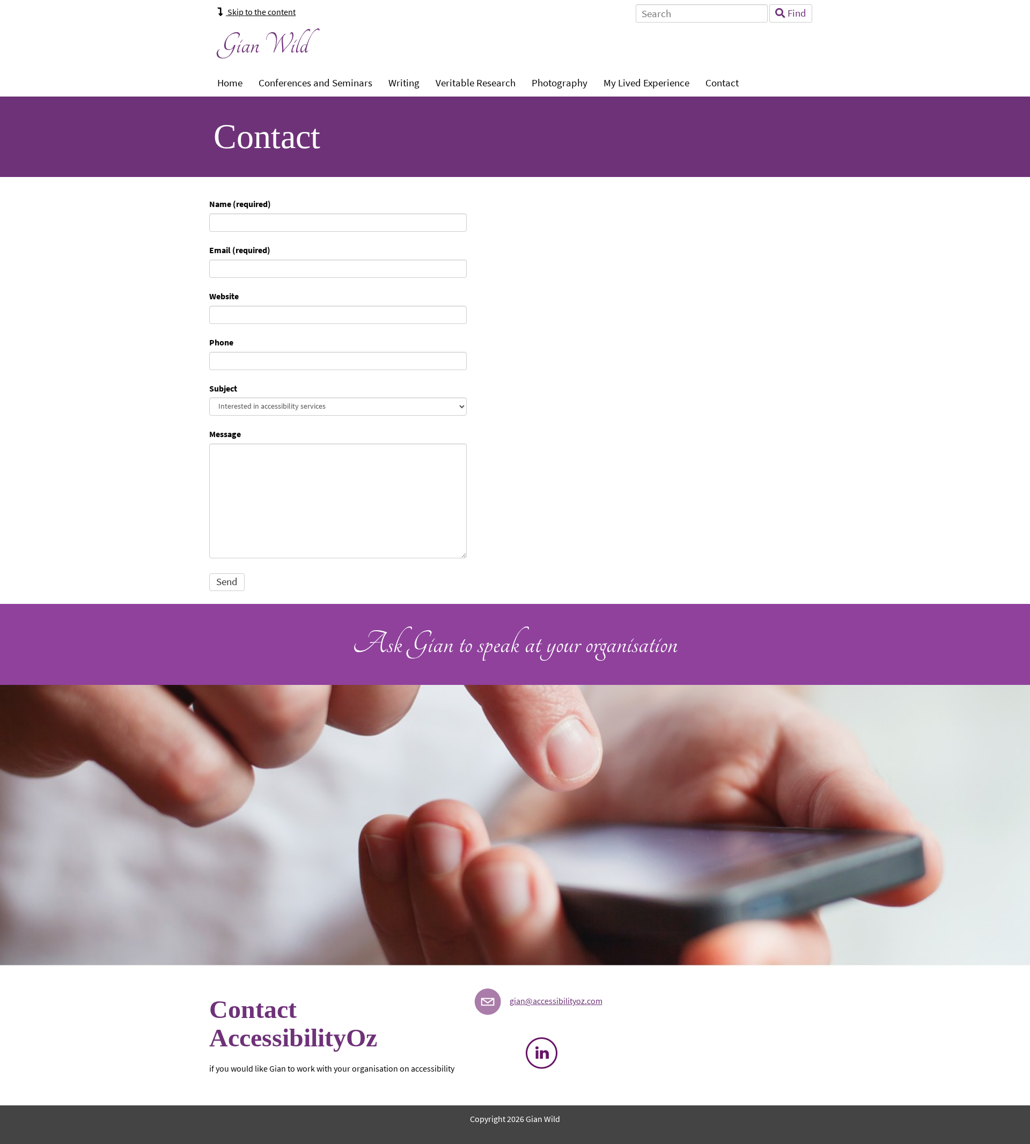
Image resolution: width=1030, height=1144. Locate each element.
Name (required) (240, 204)
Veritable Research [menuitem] (476, 83)
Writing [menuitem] (404, 83)
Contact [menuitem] (722, 83)
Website (224, 296)
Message (225, 434)
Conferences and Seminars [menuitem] (315, 83)
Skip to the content (261, 12)
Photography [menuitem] (559, 83)
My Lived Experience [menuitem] (646, 83)
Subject (223, 388)
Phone (221, 342)
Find (795, 13)
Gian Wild (263, 45)
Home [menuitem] (229, 83)
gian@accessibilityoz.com (556, 1001)
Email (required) (239, 250)
